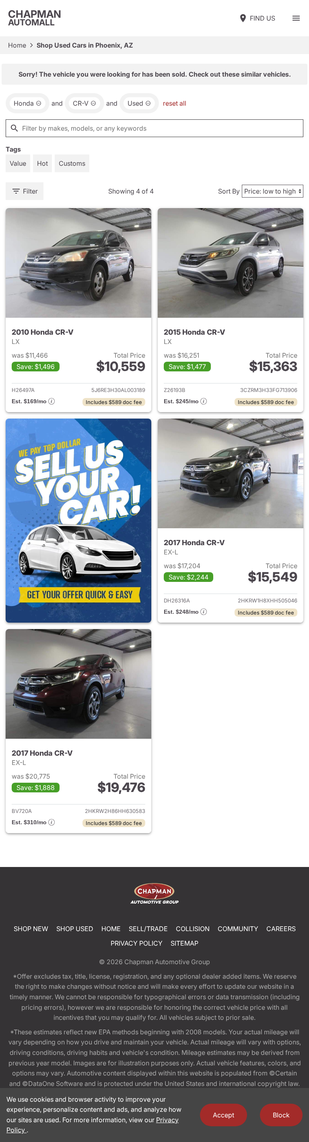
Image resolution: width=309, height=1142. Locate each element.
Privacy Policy (137, 943)
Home (17, 45)
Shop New (31, 929)
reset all (174, 103)
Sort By (229, 191)
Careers (281, 929)
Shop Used (74, 929)
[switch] (296, 18)
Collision (193, 929)
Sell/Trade (148, 929)
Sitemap (184, 943)
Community (238, 929)
